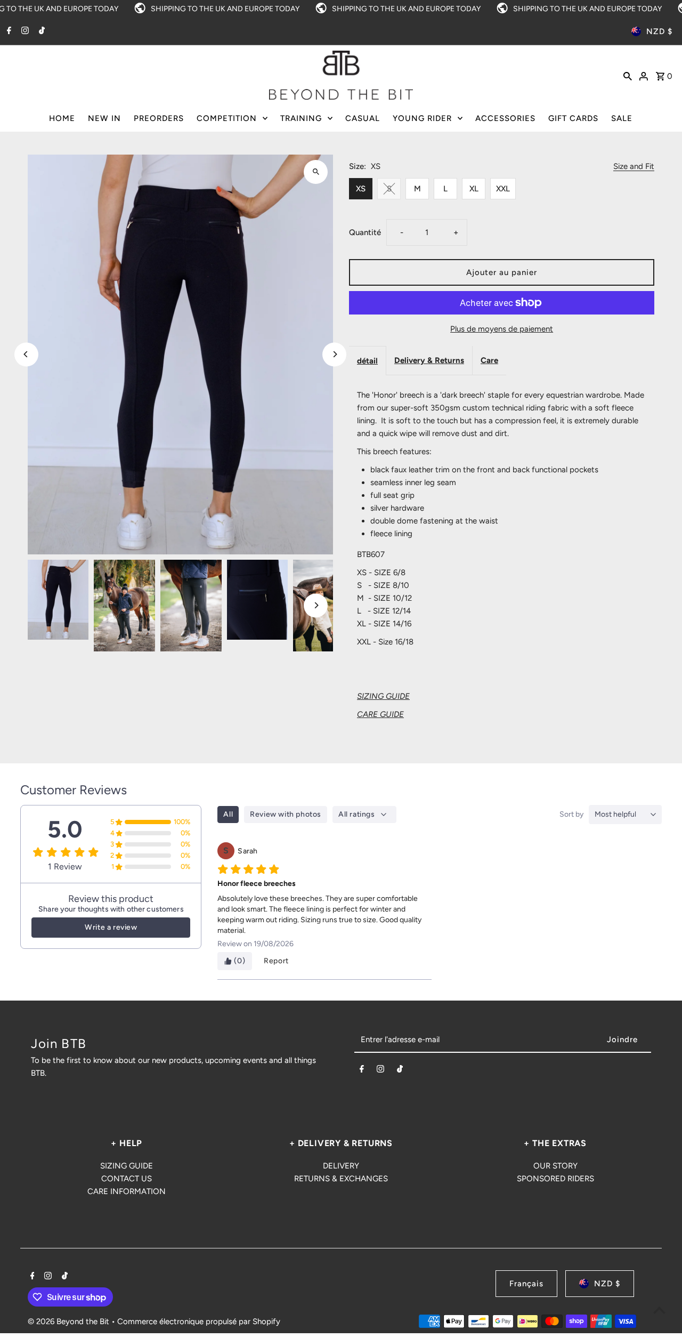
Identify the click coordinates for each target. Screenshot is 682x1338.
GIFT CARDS (573, 118)
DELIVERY (341, 1166)
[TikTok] (40, 31)
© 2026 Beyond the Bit (69, 1321)
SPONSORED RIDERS (555, 1178)
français (526, 1283)
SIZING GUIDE (126, 1166)
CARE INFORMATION (126, 1191)
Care (489, 360)
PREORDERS (159, 118)
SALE (621, 118)
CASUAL (362, 118)
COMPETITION (227, 118)
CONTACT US (126, 1178)
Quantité (365, 232)
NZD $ (659, 31)
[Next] (334, 354)
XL (473, 189)
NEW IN (104, 118)
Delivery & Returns (429, 360)
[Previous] (26, 354)
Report (276, 960)
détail (367, 361)
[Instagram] (24, 31)
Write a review (111, 927)
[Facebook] (7, 31)
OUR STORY (555, 1166)
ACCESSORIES (505, 118)
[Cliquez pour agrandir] (316, 172)
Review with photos (285, 814)
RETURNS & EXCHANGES (341, 1178)
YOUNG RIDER (422, 118)
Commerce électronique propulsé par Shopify (198, 1321)
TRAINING (301, 118)
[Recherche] (628, 75)
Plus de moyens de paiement (501, 329)
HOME (62, 118)
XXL (503, 189)
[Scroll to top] (659, 1310)
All (228, 814)
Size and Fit (633, 167)
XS (361, 189)
